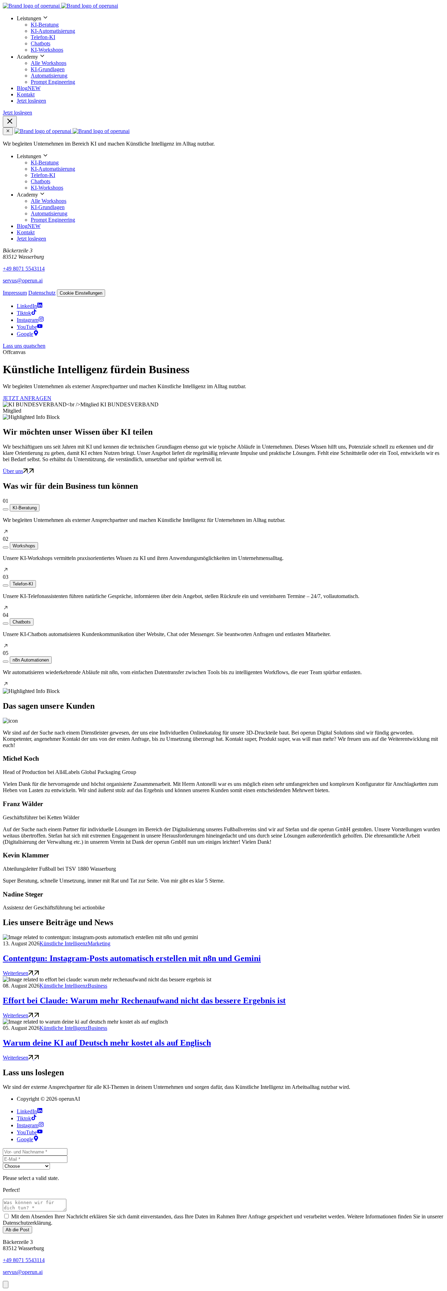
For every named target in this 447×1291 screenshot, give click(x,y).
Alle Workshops (48, 63)
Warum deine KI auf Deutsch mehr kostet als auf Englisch (107, 1042)
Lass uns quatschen (24, 346)
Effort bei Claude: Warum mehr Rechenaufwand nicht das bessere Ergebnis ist (144, 1000)
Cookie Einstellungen (81, 293)
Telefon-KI (43, 37)
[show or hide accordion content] (5, 509)
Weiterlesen (15, 973)
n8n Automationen (31, 660)
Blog (29, 88)
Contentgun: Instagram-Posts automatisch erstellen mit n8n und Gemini (132, 958)
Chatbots (40, 43)
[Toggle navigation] (10, 121)
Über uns (13, 471)
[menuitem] (230, 34)
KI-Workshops (47, 50)
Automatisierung (49, 76)
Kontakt (26, 94)
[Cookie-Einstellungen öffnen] (5, 1284)
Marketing (99, 943)
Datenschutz (42, 293)
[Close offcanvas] (8, 131)
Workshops (24, 545)
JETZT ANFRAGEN (27, 398)
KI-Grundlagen (48, 69)
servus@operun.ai (23, 280)
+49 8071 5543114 (24, 269)
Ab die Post (17, 1229)
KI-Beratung (45, 25)
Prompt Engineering (53, 82)
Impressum (15, 293)
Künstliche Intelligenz (63, 943)
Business (97, 986)
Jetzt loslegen (31, 101)
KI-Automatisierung (53, 31)
